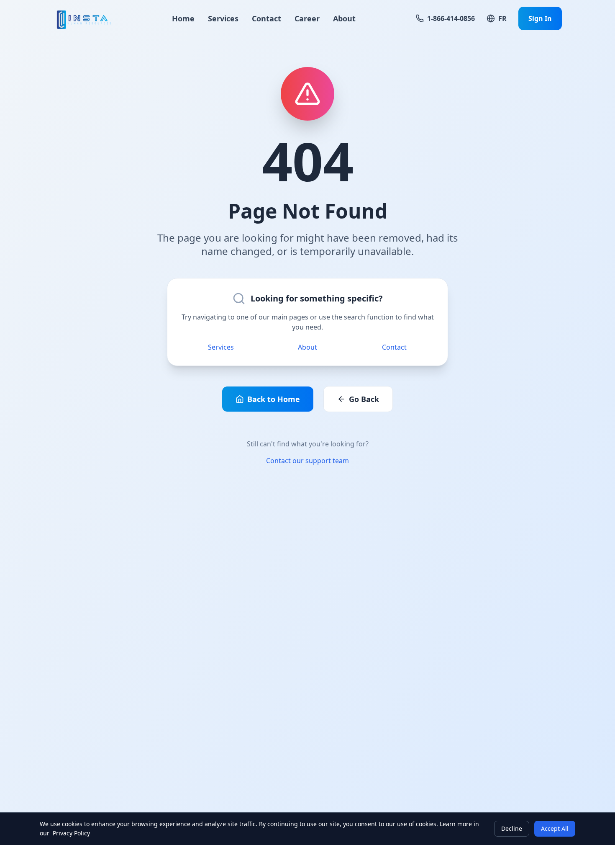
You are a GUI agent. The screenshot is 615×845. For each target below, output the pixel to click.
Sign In (540, 18)
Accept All (555, 828)
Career (307, 18)
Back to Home (273, 399)
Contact (266, 18)
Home (183, 18)
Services (223, 18)
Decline (511, 828)
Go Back (364, 399)
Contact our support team (307, 460)
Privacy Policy (71, 833)
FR (502, 18)
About (344, 18)
